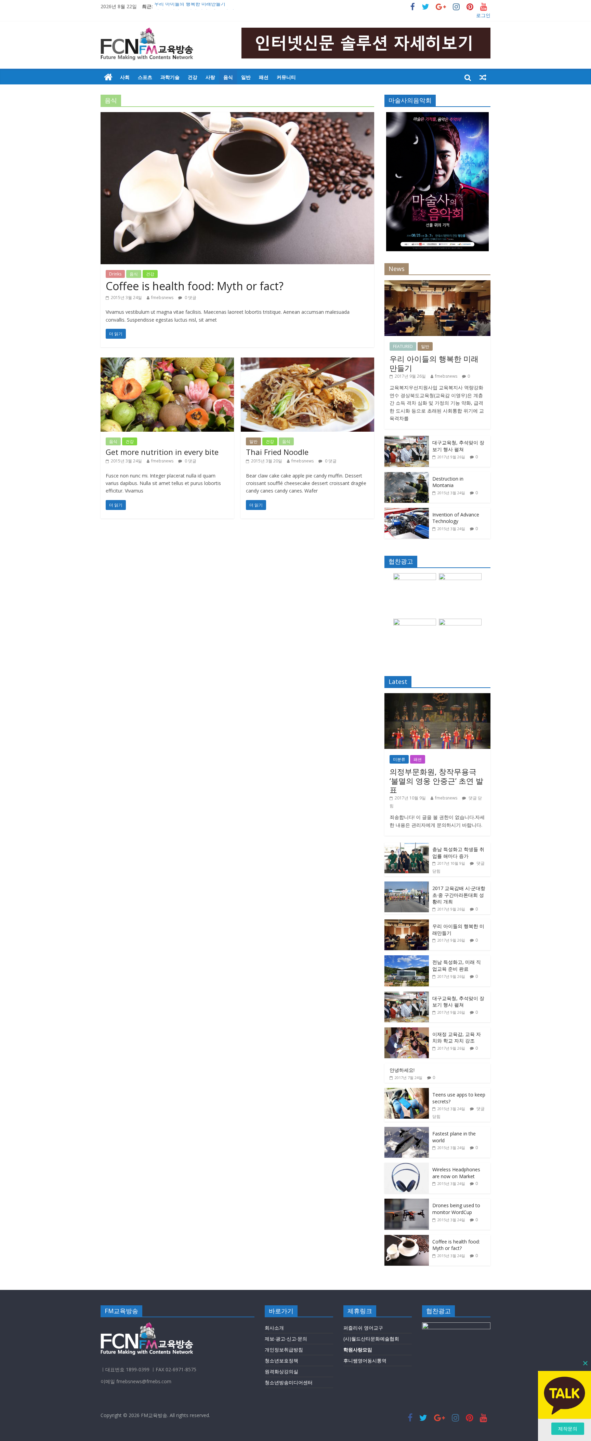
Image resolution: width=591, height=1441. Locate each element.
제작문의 (567, 1428)
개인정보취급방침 (284, 1349)
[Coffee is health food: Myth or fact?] (237, 116)
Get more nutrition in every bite (162, 452)
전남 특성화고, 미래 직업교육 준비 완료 (456, 965)
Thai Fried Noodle (277, 452)
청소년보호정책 (281, 1360)
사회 (125, 77)
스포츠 (145, 77)
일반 (246, 77)
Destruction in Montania (447, 482)
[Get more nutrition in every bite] (167, 361)
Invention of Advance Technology (455, 518)
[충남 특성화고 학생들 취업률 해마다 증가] (406, 846)
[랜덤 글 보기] (482, 77)
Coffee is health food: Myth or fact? (195, 286)
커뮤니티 (286, 77)
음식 (228, 77)
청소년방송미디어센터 (289, 1382)
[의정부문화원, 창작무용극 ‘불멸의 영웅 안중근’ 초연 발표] (437, 696)
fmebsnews (162, 297)
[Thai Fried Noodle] (307, 361)
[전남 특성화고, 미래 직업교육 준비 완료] (406, 959)
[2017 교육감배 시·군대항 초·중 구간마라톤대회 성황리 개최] (406, 885)
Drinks (115, 274)
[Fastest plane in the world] (406, 1130)
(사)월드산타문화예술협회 (371, 1338)
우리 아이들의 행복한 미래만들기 (189, 6)
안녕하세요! (402, 1070)
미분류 (399, 759)
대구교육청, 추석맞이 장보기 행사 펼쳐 (458, 446)
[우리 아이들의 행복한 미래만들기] (437, 284)
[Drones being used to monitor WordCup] (406, 1202)
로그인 (483, 15)
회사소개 (274, 1327)
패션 (263, 77)
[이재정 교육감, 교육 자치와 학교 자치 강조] (406, 1031)
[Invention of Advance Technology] (406, 511)
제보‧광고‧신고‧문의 (286, 1338)
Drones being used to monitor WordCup (456, 1208)
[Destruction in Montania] (406, 475)
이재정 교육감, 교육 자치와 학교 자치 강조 (456, 1037)
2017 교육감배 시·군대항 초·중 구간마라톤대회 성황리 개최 (458, 895)
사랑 (210, 77)
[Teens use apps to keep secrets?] (406, 1091)
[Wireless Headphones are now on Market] (406, 1166)
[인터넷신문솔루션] (108, 77)
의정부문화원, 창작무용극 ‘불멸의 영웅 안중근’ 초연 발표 (436, 780)
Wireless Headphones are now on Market (456, 1173)
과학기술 (170, 77)
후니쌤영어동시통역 (364, 1360)
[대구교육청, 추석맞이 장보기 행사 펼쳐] (406, 439)
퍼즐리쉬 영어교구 (363, 1327)
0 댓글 (190, 297)
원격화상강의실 (281, 1371)
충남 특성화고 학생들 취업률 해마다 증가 (458, 852)
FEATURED (403, 346)
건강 (192, 77)
